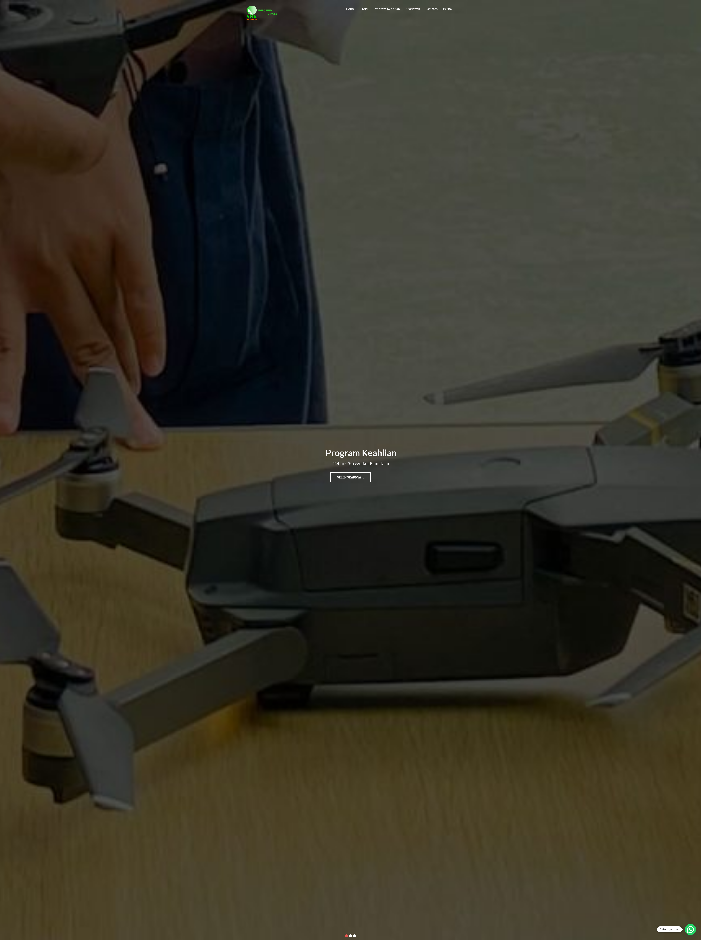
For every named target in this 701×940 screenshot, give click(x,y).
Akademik (412, 9)
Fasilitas (432, 9)
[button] (690, 929)
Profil (364, 9)
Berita (447, 9)
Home (350, 9)
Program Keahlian (387, 9)
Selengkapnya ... (349, 477)
